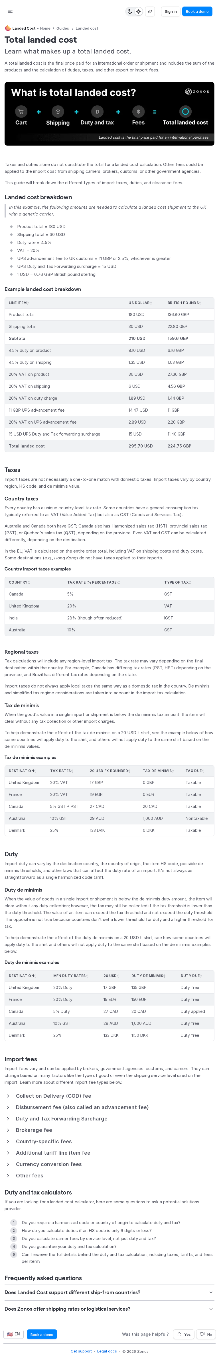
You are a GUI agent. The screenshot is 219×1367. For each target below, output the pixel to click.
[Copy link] (150, 11)
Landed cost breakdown (38, 197)
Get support (81, 1351)
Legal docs (107, 1351)
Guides (62, 28)
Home (45, 28)
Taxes (12, 469)
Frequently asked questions (43, 1277)
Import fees (21, 1059)
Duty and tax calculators (38, 1192)
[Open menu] (10, 11)
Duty (11, 854)
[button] (109, 114)
